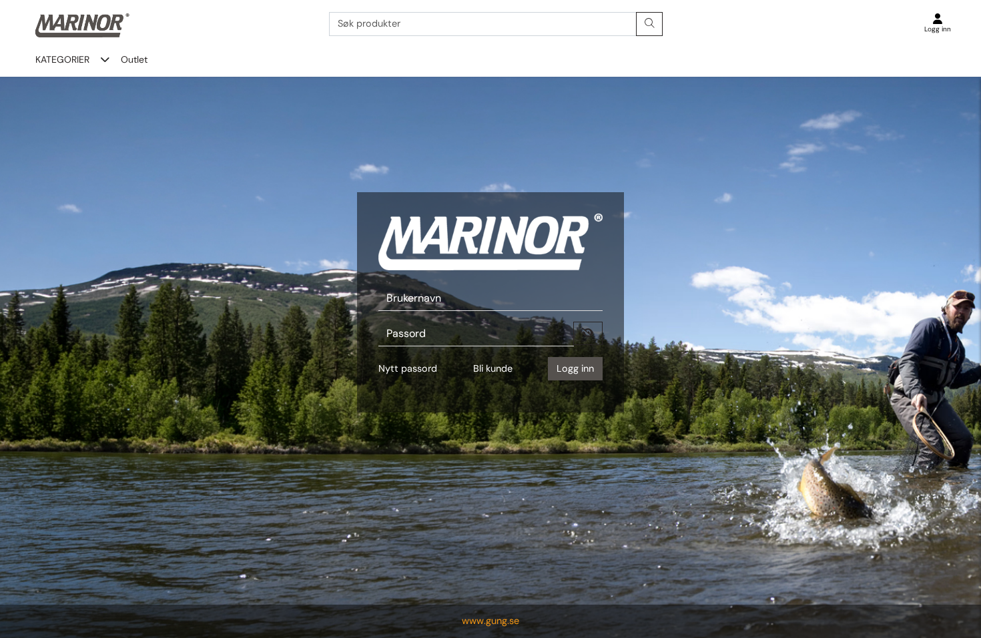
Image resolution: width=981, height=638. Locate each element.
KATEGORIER (62, 59)
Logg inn (575, 368)
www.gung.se (490, 621)
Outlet (134, 59)
